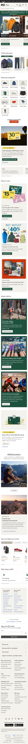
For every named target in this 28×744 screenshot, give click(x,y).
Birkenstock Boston (18, 611)
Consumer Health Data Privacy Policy (14, 738)
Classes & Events (19, 685)
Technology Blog (19, 700)
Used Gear (3, 687)
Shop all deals (14, 121)
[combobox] (14, 8)
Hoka (15, 603)
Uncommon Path (19, 687)
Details (19, 627)
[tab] (7, 542)
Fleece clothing (6, 69)
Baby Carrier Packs (7, 611)
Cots (4, 607)
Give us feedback (11, 621)
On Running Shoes (18, 605)
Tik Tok (9, 719)
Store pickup (4, 572)
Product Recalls (8, 740)
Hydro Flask (17, 598)
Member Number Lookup (7, 683)
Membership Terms (7, 742)
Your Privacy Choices (18, 735)
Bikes (5, 106)
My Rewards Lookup (6, 664)
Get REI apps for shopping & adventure (14, 722)
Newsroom (17, 699)
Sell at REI (3, 699)
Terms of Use (7, 735)
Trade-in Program (5, 689)
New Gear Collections (6, 685)
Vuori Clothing (17, 596)
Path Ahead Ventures (20, 689)
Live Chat (3, 712)
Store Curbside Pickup (20, 668)
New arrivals (5, 87)
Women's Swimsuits (8, 596)
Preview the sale (7, 289)
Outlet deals (5, 115)
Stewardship (18, 702)
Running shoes (14, 97)
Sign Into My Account (6, 662)
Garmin (15, 594)
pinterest (16, 719)
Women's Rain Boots (8, 609)
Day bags (5, 97)
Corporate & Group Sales (7, 702)
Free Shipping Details (20, 677)
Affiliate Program (5, 700)
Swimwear (23, 97)
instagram (6, 719)
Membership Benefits (6, 668)
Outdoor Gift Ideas (5, 675)
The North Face (17, 607)
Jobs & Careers (4, 695)
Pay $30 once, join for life (9, 159)
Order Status (18, 662)
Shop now (14, 474)
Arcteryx (16, 601)
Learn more (6, 404)
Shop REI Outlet (7, 253)
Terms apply (5, 162)
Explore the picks (7, 331)
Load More (14, 490)
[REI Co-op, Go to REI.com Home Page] (3, 4)
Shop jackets (5, 44)
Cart (23, 4)
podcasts (22, 719)
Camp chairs (23, 106)
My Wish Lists (4, 666)
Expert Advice (18, 683)
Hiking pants (18, 69)
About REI (17, 695)
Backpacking (14, 106)
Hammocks (6, 600)
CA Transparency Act (18, 740)
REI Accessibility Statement (19, 742)
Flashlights (5, 603)
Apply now (5, 443)
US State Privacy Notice (18, 737)
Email (2, 630)
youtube (19, 719)
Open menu (25, 4)
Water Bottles (6, 598)
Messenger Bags (7, 605)
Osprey (16, 609)
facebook (12, 719)
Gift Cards (3, 677)
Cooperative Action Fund (21, 697)
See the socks (6, 366)
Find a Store (4, 710)
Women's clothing (23, 88)
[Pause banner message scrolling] (26, 12)
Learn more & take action (9, 531)
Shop (7, 5)
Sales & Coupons (19, 675)
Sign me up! (14, 636)
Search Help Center (5, 708)
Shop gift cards (7, 216)
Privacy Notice (8, 737)
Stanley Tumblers (18, 600)
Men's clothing (14, 87)
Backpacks (5, 594)
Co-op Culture (4, 697)
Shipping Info (18, 670)
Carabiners (5, 601)
